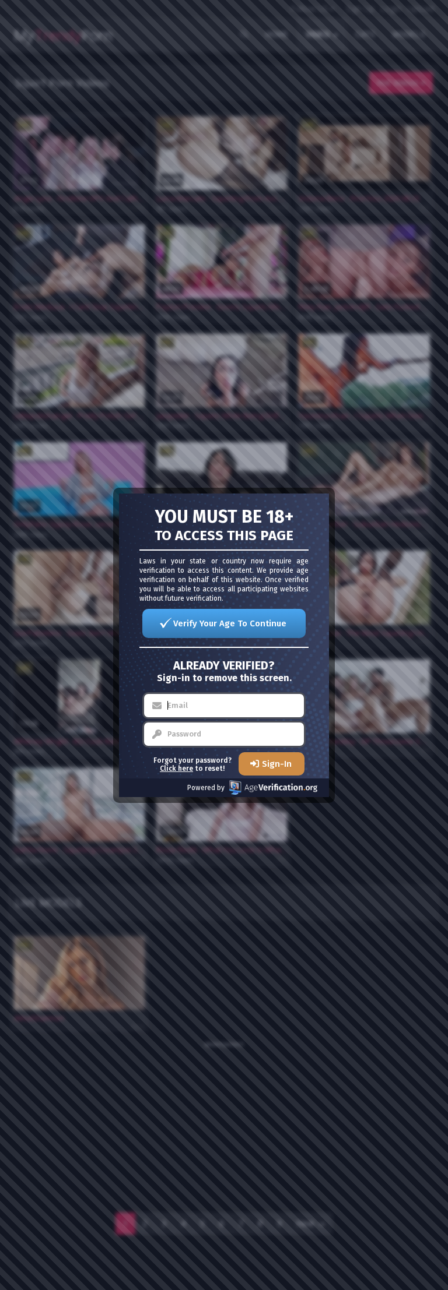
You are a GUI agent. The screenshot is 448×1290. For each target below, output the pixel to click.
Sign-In (277, 764)
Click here (176, 768)
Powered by (206, 788)
